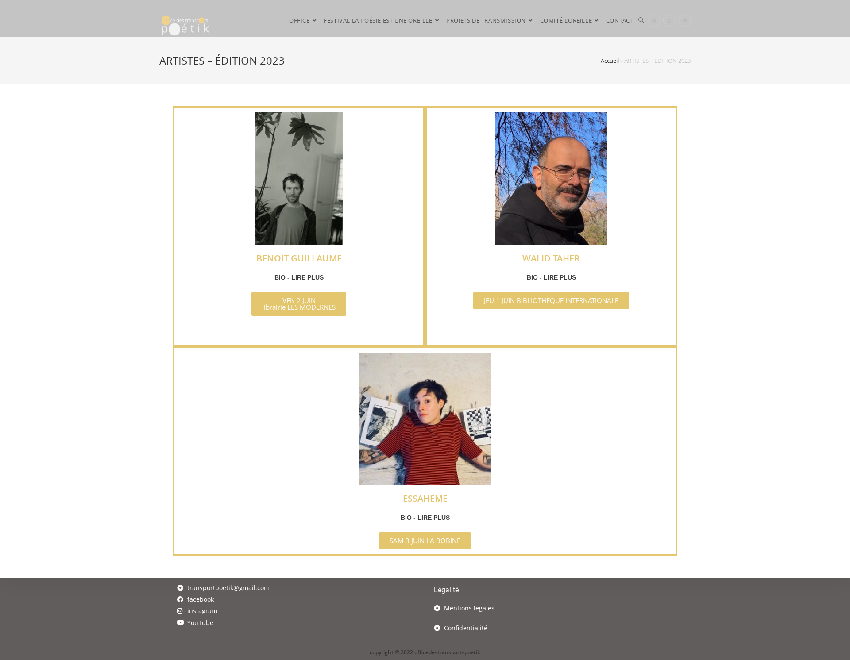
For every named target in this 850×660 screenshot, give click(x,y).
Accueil (610, 61)
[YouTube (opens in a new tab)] (685, 20)
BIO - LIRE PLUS (299, 277)
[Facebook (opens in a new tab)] (654, 20)
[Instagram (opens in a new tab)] (669, 20)
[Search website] (641, 20)
